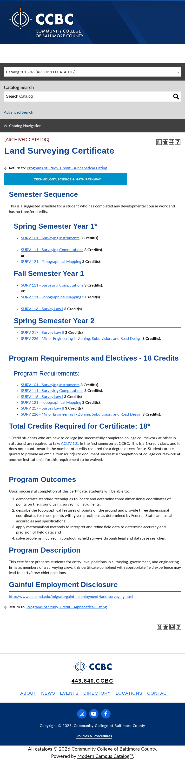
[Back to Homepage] (46, 22)
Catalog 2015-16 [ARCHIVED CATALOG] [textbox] (40, 72)
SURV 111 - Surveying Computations (52, 250)
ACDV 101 (70, 443)
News (48, 693)
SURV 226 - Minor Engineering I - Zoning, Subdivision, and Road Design (81, 339)
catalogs (43, 749)
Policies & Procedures (94, 736)
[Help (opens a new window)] (177, 142)
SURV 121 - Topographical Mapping (51, 262)
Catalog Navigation (25, 126)
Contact (158, 693)
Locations (129, 693)
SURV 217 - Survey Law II (42, 333)
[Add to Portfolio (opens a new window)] (165, 142)
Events (69, 693)
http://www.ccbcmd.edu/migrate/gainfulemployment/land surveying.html (71, 597)
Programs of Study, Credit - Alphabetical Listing (67, 168)
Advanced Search (18, 112)
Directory (97, 693)
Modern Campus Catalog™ (105, 756)
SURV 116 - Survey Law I (42, 309)
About (28, 693)
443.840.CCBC (92, 681)
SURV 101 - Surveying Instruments (50, 238)
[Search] (176, 96)
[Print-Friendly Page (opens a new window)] (171, 142)
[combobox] (92, 72)
